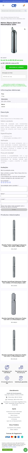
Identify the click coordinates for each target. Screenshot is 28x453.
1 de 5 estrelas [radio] (1, 182)
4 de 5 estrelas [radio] (8, 182)
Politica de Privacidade (10, 447)
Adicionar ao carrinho (16, 67)
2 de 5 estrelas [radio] (4, 182)
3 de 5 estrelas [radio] (6, 182)
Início (2, 17)
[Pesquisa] (25, 10)
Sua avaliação (5, 180)
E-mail (3, 199)
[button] (25, 29)
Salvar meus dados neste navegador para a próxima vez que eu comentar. (12, 206)
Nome (3, 193)
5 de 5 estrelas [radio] (10, 182)
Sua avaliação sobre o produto (9, 185)
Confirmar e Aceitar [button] (7, 449)
